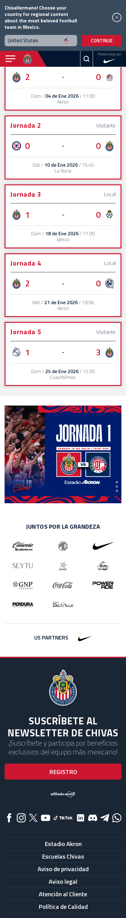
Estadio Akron (63, 843)
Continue (102, 40)
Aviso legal (63, 881)
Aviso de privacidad (63, 869)
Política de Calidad (63, 906)
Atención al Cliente (63, 894)
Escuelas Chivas (63, 856)
